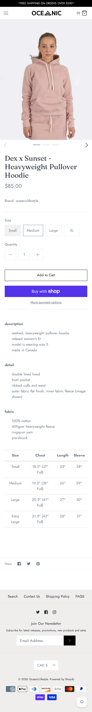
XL (72, 230)
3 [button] (55, 144)
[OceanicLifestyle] (46, 13)
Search (13, 596)
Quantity (11, 244)
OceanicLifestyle (38, 679)
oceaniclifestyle (27, 200)
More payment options (46, 302)
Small (13, 230)
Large (53, 230)
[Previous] (5, 145)
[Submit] (69, 640)
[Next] (87, 145)
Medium (33, 230)
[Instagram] (54, 612)
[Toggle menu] (6, 13)
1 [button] (36, 144)
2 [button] (46, 144)
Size (8, 220)
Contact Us (32, 596)
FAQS (79, 596)
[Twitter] (38, 612)
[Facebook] (46, 612)
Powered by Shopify (62, 679)
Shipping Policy (58, 596)
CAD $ (42, 665)
